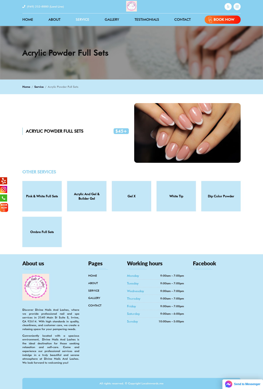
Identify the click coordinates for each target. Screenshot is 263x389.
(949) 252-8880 (45, 6)
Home (27, 19)
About (54, 19)
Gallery (112, 19)
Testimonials (147, 19)
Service (82, 19)
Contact (182, 19)
